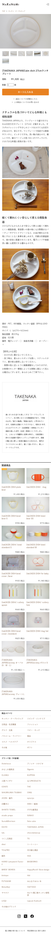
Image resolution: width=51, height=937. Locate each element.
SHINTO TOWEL (9, 810)
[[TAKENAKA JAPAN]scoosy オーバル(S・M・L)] (13, 649)
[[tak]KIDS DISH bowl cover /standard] (13, 620)
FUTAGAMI (6, 881)
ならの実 (10, 4)
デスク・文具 (7, 730)
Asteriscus (6, 764)
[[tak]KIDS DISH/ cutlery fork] (38, 591)
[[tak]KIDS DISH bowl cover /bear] (13, 562)
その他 (4, 747)
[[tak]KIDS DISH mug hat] (38, 620)
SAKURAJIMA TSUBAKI (12, 792)
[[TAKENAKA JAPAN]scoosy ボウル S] (38, 649)
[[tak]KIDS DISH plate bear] (13, 476)
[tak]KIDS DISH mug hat (37, 631)
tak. (3, 833)
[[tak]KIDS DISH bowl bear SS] (38, 504)
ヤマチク (5, 893)
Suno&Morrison (8, 821)
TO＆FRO (6, 850)
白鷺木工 (5, 804)
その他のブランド (9, 907)
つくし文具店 (7, 838)
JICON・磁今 (7, 798)
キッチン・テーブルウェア (16, 11)
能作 (3, 856)
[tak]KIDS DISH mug (36, 487)
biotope (5, 875)
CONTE (5, 787)
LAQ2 (4, 901)
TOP (3, 11)
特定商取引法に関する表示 (36, 930)
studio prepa (7, 815)
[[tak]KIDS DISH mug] (38, 476)
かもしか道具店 (8, 769)
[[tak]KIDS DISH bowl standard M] (38, 533)
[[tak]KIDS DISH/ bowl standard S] (13, 533)
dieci (4, 844)
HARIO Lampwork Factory (12, 863)
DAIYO (4, 827)
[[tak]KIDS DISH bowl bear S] (13, 504)
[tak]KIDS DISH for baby (37, 574)
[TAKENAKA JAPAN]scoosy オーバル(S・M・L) (12, 662)
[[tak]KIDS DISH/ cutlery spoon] (13, 591)
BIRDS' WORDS (8, 870)
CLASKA (5, 775)
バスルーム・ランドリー (11, 736)
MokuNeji (6, 887)
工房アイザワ (7, 781)
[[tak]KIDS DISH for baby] (38, 562)
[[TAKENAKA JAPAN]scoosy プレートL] (13, 680)
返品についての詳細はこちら (26, 99)
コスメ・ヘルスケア (10, 742)
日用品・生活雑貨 (9, 724)
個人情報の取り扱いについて (15, 930)
